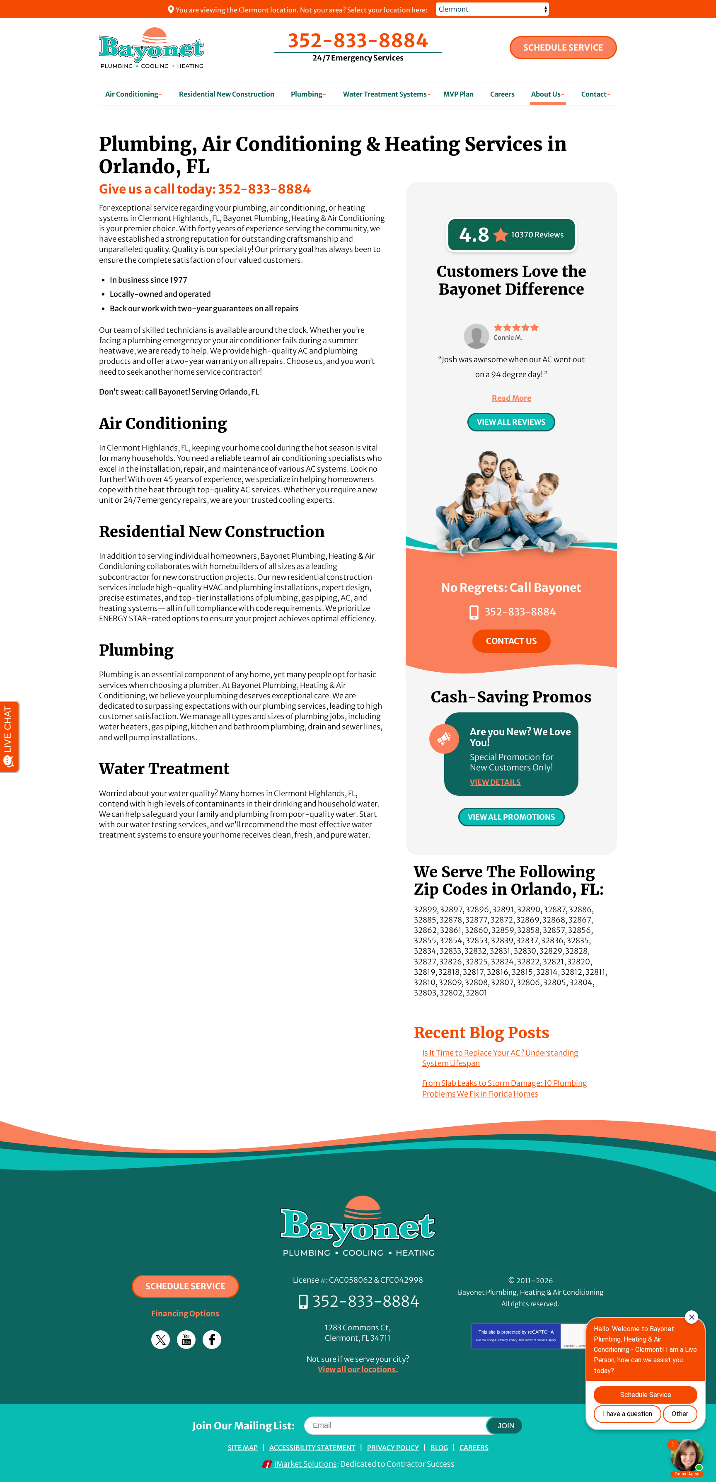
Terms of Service (536, 1340)
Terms (582, 1345)
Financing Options (185, 1313)
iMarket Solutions (305, 1464)
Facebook (212, 1339)
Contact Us (511, 641)
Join (506, 1425)
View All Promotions (511, 817)
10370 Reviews (537, 235)
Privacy (569, 1345)
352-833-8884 (358, 40)
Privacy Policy (508, 1340)
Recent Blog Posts (481, 1033)
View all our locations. (358, 1369)
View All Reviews (511, 422)
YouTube (186, 1339)
